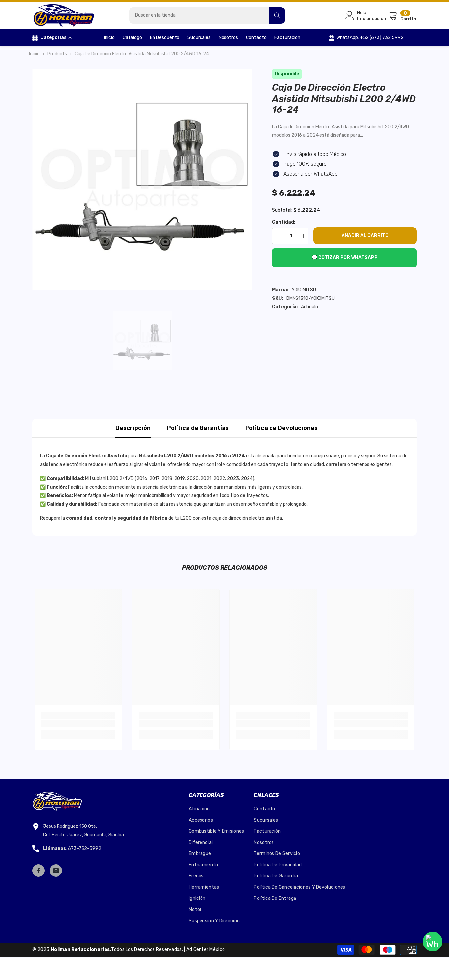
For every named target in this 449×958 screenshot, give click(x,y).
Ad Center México (205, 949)
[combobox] (199, 15)
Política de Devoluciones (281, 428)
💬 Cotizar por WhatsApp (345, 257)
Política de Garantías (198, 428)
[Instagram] (56, 870)
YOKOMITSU (304, 290)
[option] (142, 179)
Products (57, 54)
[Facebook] (38, 870)
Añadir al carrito (365, 235)
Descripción (133, 428)
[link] (78, 723)
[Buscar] (207, 15)
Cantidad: (283, 222)
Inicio (34, 54)
